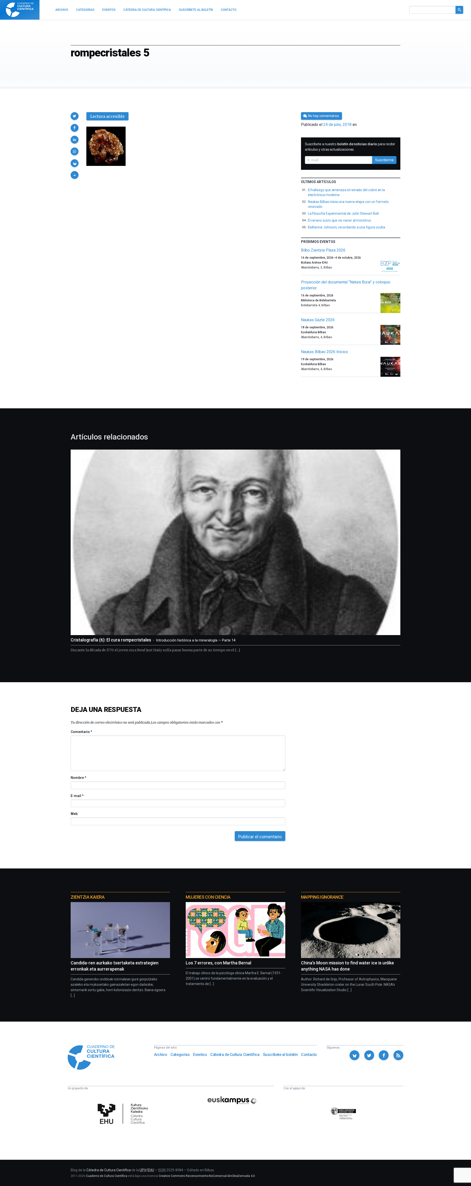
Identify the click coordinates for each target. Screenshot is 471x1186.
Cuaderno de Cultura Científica (106, 1176)
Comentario (81, 732)
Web (74, 814)
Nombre (78, 778)
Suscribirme (384, 160)
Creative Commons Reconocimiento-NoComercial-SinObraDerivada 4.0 (207, 1176)
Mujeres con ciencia (208, 897)
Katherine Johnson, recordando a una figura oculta (346, 227)
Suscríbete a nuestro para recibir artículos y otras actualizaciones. (350, 146)
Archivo (160, 1054)
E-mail (77, 796)
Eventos (200, 1054)
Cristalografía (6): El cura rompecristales (153, 639)
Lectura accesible (107, 116)
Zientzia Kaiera (88, 897)
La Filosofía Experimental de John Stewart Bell (343, 213)
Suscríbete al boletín (280, 1054)
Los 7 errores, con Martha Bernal (218, 962)
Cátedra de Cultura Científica (234, 1054)
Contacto (309, 1054)
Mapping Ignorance (322, 897)
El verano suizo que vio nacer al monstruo (339, 220)
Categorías (180, 1054)
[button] (74, 116)
